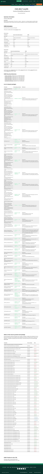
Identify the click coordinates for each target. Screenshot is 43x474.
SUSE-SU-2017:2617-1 (8, 77)
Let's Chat (34, 467)
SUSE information (8, 26)
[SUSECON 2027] (19, 1)
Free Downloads (39, 4)
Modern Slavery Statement (15, 467)
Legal (10, 467)
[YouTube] (17, 468)
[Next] (24, 13)
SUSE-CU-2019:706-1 (8, 75)
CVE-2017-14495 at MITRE (8, 18)
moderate (16, 29)
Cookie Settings (30, 472)
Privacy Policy (35, 472)
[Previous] (19, 13)
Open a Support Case (6, 472)
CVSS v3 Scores (6, 49)
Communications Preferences (25, 467)
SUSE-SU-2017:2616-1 (8, 76)
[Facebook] (19, 468)
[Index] (22, 13)
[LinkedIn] (23, 468)
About (20, 467)
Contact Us (33, 4)
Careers (8, 467)
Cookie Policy (39, 472)
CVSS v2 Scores (6, 33)
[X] (21, 468)
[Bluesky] (25, 468)
